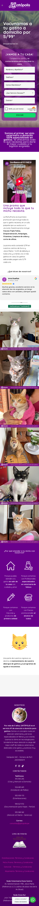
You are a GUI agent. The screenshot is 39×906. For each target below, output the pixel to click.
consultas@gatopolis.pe (19, 823)
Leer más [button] (5, 297)
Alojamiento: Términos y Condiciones (19, 871)
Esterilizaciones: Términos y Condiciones (18, 858)
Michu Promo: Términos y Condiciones (18, 862)
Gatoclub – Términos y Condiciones (18, 867)
